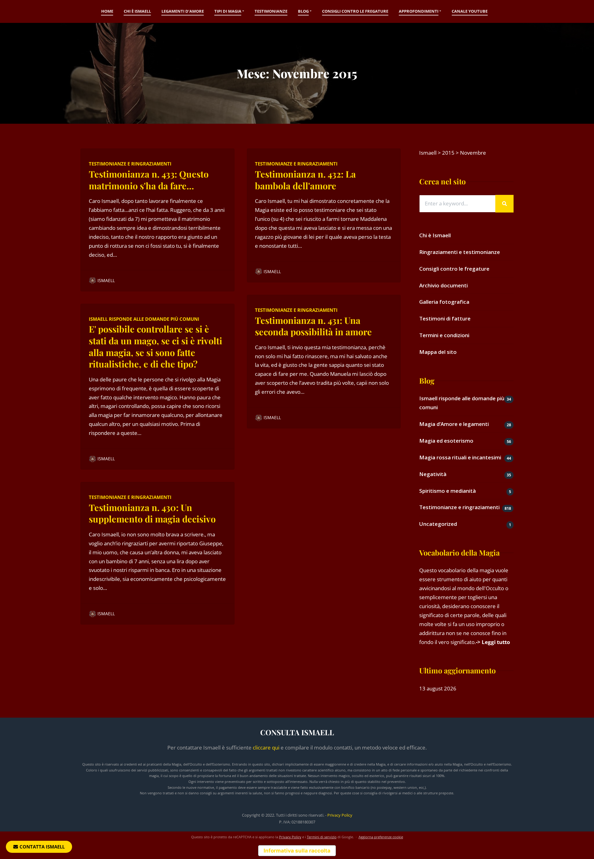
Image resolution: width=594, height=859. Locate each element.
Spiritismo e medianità (447, 490)
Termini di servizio (322, 837)
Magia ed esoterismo (446, 440)
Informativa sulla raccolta (297, 851)
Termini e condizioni (444, 335)
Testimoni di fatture (445, 318)
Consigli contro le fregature (355, 11)
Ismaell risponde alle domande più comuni (144, 319)
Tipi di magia (227, 11)
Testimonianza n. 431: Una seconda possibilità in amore (313, 326)
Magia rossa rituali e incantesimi (460, 457)
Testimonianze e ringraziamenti (130, 164)
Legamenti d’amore (182, 11)
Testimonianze (271, 11)
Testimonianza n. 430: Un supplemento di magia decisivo (152, 513)
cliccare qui (266, 747)
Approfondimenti (418, 11)
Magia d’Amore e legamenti (454, 423)
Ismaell (106, 280)
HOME (107, 11)
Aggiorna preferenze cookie (381, 837)
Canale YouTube (470, 11)
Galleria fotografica (444, 301)
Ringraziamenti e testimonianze (459, 252)
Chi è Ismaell (137, 11)
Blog (303, 11)
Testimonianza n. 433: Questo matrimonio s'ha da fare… (149, 179)
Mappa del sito (438, 351)
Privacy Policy (339, 815)
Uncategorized (438, 523)
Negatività (432, 474)
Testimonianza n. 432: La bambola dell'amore (305, 179)
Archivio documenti (443, 285)
